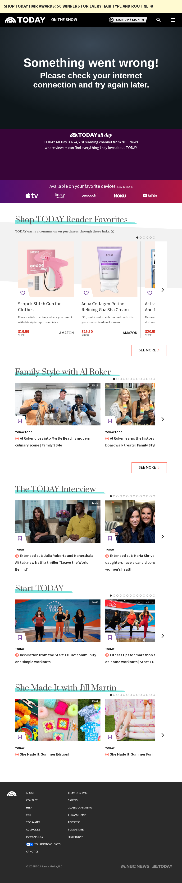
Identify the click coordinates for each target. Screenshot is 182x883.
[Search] (159, 20)
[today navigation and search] (173, 20)
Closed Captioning (80, 807)
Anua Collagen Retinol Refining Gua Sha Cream (105, 307)
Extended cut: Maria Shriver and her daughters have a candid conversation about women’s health (143, 562)
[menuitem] (64, 20)
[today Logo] (12, 793)
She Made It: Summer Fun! (131, 754)
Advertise (74, 822)
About (30, 793)
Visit (29, 815)
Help (29, 807)
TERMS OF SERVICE (78, 793)
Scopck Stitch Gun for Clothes (39, 307)
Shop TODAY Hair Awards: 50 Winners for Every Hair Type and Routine (76, 6)
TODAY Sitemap (77, 815)
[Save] (23, 293)
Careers (72, 800)
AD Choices (33, 829)
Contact (32, 800)
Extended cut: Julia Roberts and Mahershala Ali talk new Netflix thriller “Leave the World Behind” (54, 562)
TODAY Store (76, 829)
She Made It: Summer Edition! (44, 754)
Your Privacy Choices (47, 844)
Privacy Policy (34, 837)
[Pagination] (137, 237)
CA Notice (32, 851)
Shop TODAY (75, 837)
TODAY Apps (33, 822)
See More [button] (147, 350)
